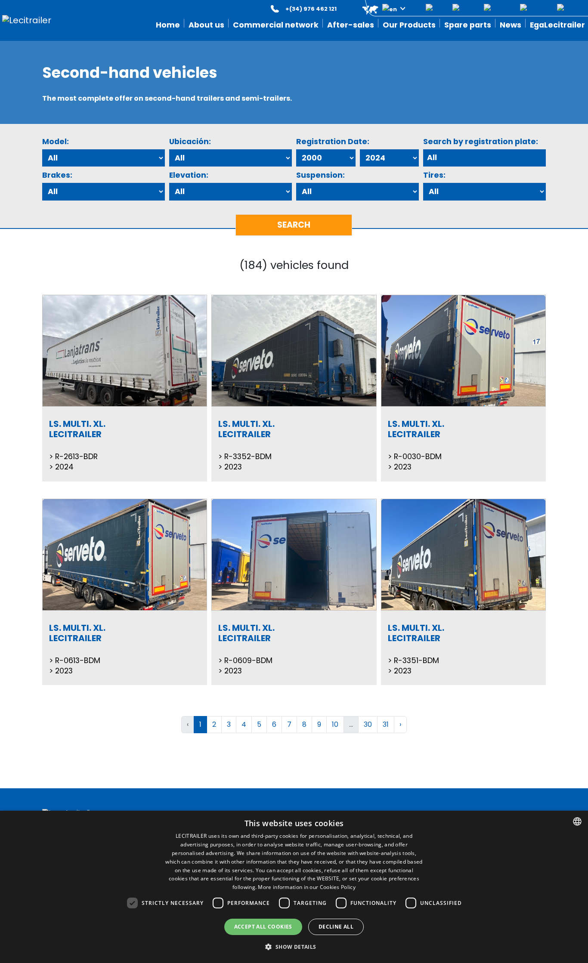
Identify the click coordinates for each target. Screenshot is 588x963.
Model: (55, 141)
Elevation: (188, 175)
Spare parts (467, 25)
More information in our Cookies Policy (306, 887)
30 (368, 724)
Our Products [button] (409, 25)
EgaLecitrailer (557, 25)
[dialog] (294, 887)
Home (168, 25)
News (510, 25)
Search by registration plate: (480, 141)
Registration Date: (332, 141)
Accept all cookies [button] (263, 926)
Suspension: (320, 175)
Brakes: (57, 175)
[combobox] (577, 821)
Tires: (434, 175)
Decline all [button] (336, 926)
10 (335, 724)
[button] (378, 8)
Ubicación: (190, 141)
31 (386, 724)
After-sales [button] (350, 25)
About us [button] (206, 25)
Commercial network (276, 25)
